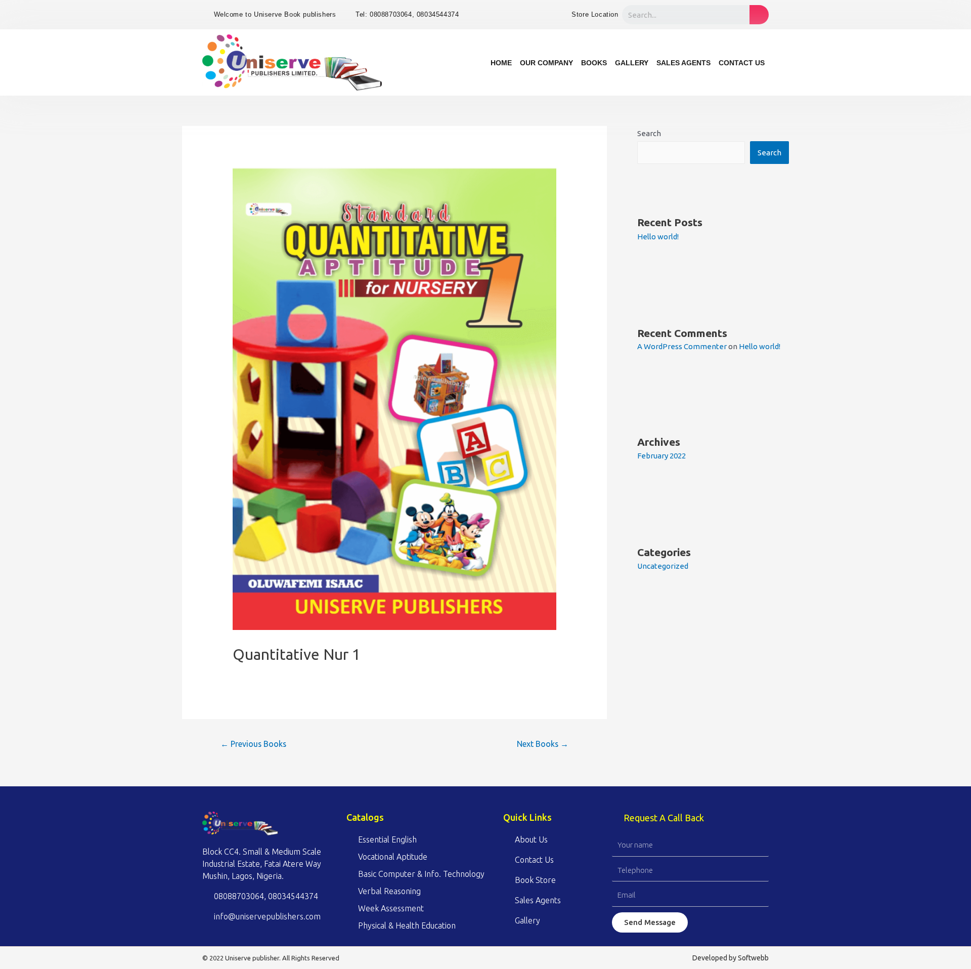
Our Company (546, 63)
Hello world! (658, 236)
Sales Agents (683, 63)
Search (649, 133)
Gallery (631, 63)
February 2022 (661, 455)
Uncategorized (662, 566)
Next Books (542, 743)
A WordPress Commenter (682, 346)
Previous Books (253, 743)
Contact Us (742, 63)
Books (594, 63)
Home (501, 63)
